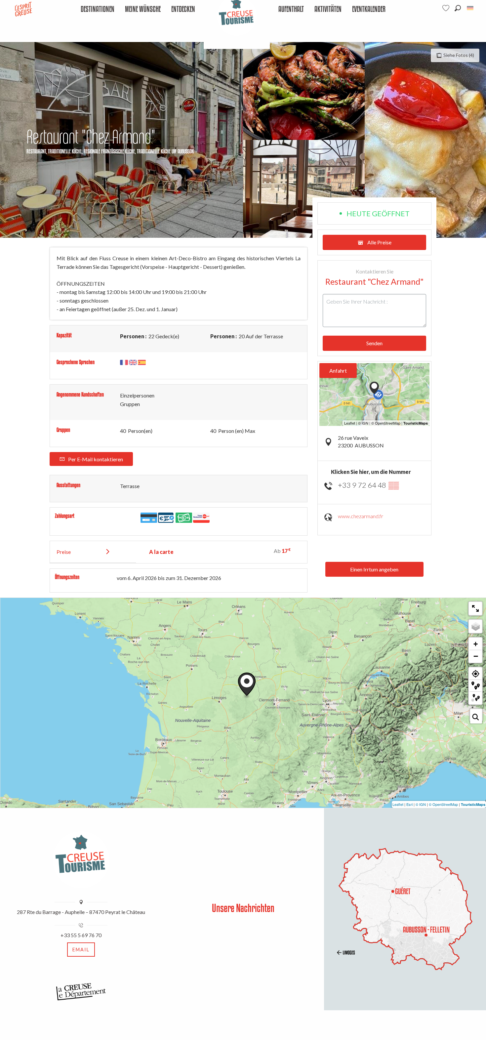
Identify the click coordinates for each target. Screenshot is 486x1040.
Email (81, 949)
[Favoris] (446, 8)
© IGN (421, 804)
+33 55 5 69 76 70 (81, 935)
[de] (471, 8)
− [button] (475, 656)
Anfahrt (338, 370)
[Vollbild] (475, 608)
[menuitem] (97, 9)
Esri (409, 804)
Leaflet (397, 804)
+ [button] (475, 644)
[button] (458, 8)
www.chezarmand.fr (360, 516)
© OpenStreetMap (443, 804)
